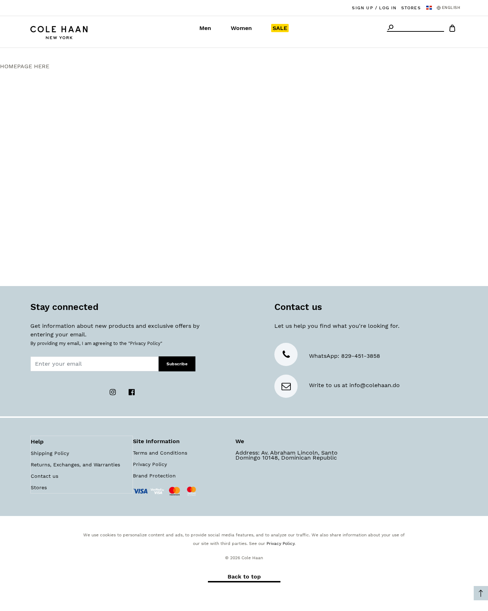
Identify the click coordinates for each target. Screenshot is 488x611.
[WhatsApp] (286, 355)
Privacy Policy (150, 464)
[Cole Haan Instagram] (113, 391)
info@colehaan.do (374, 385)
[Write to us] (286, 387)
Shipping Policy (50, 453)
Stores (39, 487)
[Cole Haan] (59, 31)
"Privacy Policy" (145, 343)
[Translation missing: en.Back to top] (481, 593)
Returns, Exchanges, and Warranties (75, 464)
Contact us (44, 476)
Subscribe (177, 363)
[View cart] (452, 29)
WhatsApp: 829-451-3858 (344, 355)
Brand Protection (154, 476)
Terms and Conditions (160, 453)
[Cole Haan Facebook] (131, 391)
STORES (411, 7)
